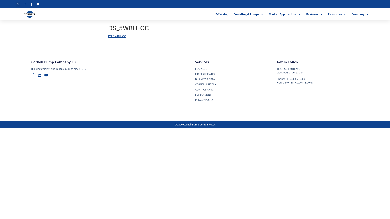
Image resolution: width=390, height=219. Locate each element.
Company (358, 14)
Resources (335, 14)
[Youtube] (46, 75)
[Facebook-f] (33, 75)
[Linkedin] (39, 75)
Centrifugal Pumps (246, 14)
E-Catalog (221, 14)
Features (312, 14)
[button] (18, 4)
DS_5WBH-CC (117, 36)
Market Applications (283, 14)
